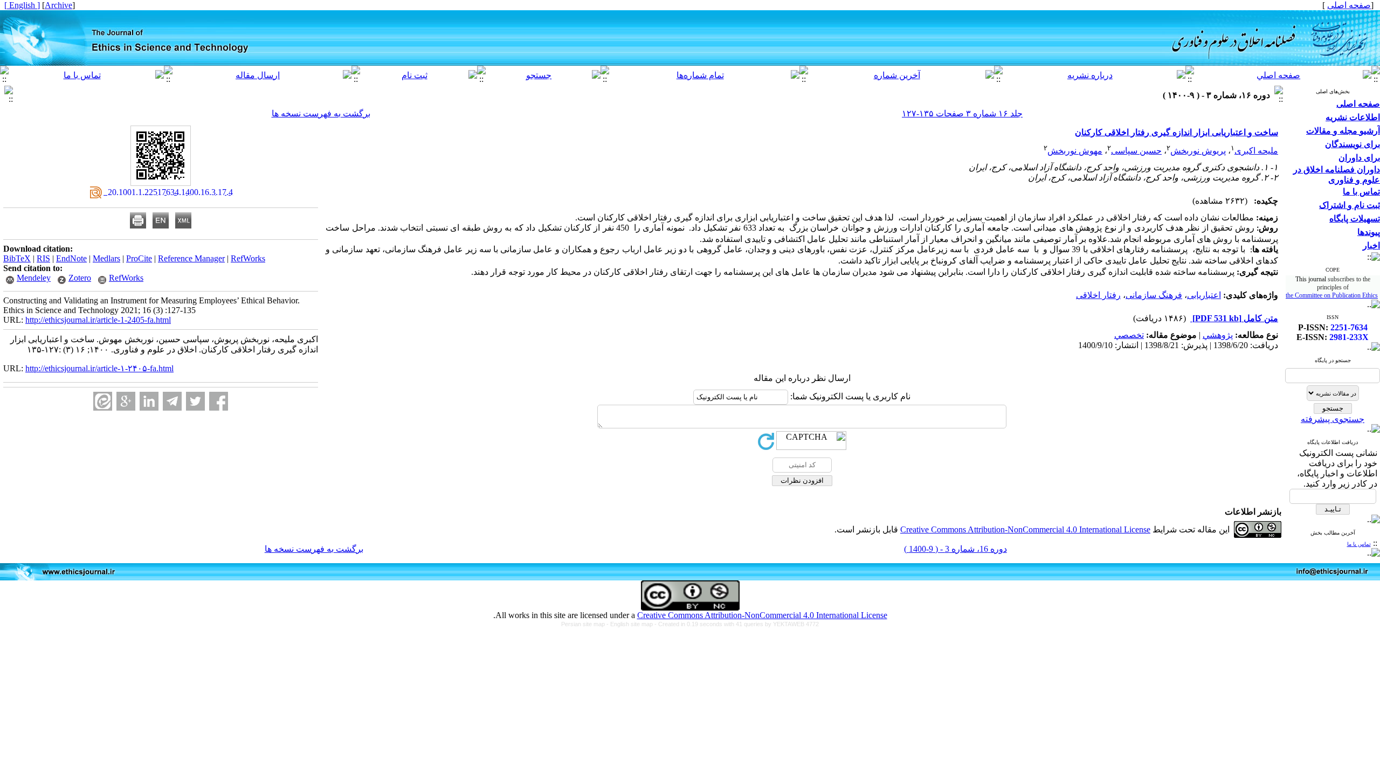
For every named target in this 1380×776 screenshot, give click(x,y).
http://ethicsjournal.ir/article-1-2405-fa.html (98, 319)
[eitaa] (102, 401)
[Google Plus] (125, 401)
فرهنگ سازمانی (1154, 295)
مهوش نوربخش (1074, 150)
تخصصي (1129, 335)
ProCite (139, 258)
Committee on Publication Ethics (1336, 295)
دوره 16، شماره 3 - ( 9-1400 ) (955, 548)
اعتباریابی (1204, 295)
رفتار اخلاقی (1098, 295)
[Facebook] (218, 401)
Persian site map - (585, 624)
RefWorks (248, 258)
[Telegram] (172, 401)
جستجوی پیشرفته (1332, 419)
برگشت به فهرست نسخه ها (321, 113)
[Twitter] (195, 401)
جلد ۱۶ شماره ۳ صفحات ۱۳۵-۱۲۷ (962, 113)
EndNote (71, 258)
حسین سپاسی (1136, 150)
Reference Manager (191, 258)
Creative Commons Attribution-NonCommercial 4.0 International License (1025, 529)
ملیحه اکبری (1256, 150)
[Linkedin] (149, 401)
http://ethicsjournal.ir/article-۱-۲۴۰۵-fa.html (99, 368)
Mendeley (34, 277)
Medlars (106, 258)
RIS (43, 258)
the (1290, 295)
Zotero (79, 277)
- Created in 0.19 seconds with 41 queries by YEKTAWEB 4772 (736, 624)
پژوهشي (1218, 335)
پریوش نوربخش (1198, 150)
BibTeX (17, 258)
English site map (632, 624)
